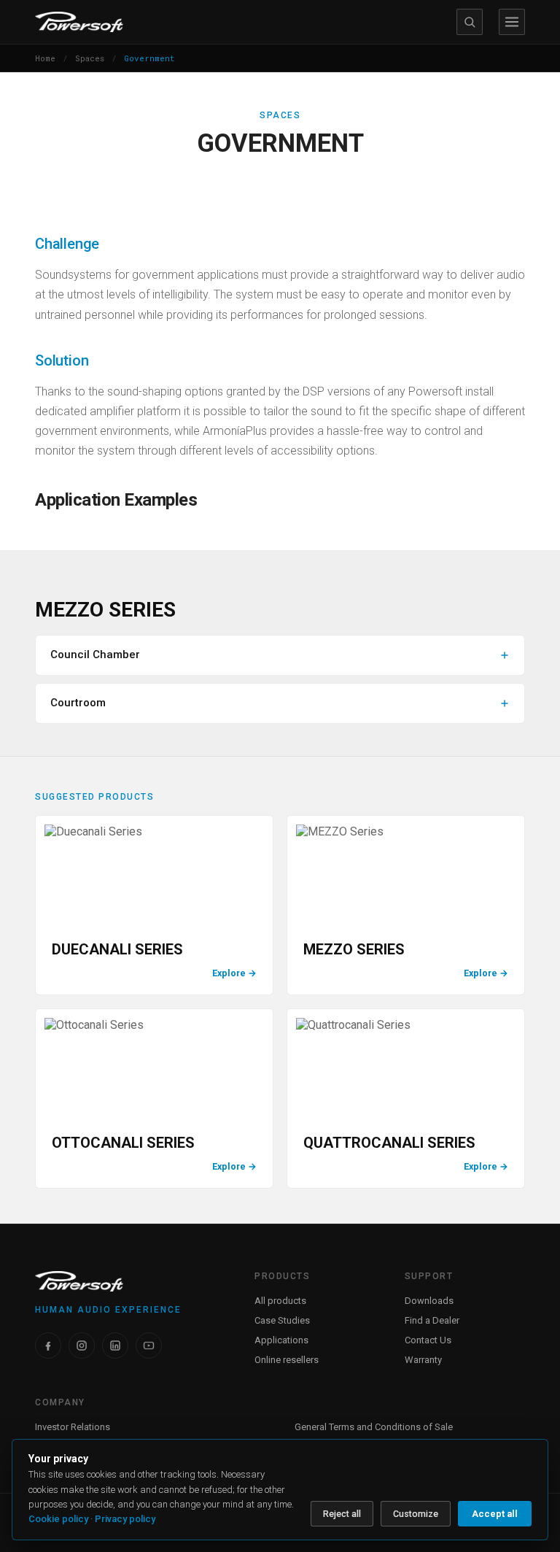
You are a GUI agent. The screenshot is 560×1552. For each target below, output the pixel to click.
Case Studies (282, 1320)
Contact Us (428, 1340)
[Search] (469, 22)
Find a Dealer (432, 1320)
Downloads (429, 1300)
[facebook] (48, 1345)
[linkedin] (115, 1345)
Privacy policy (125, 1518)
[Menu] (512, 22)
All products (280, 1300)
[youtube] (149, 1345)
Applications (281, 1340)
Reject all (342, 1513)
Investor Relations (72, 1426)
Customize (415, 1513)
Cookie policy (58, 1518)
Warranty (423, 1359)
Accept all (495, 1513)
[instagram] (82, 1345)
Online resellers (286, 1359)
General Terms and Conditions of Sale (374, 1426)
